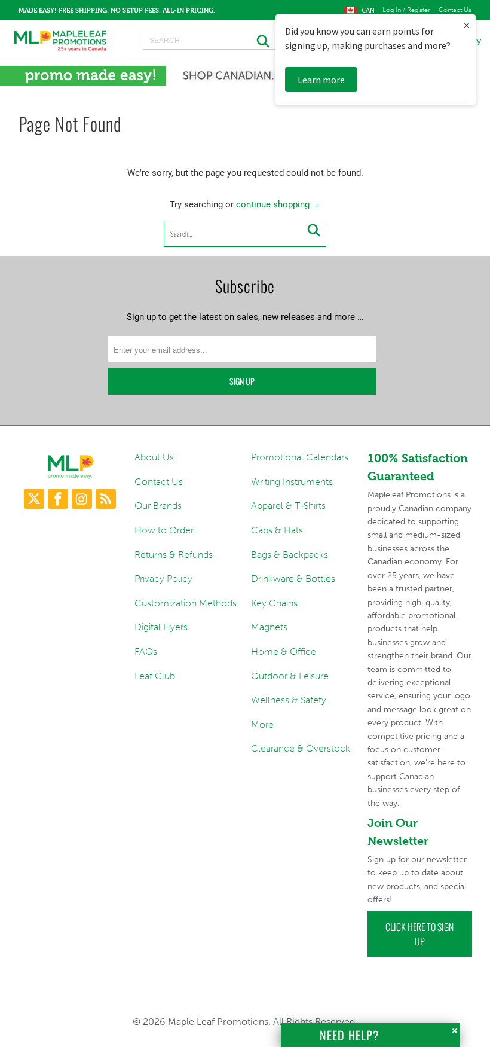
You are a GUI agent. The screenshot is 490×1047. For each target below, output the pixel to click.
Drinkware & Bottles (293, 578)
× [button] (467, 24)
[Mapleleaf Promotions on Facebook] (58, 499)
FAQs (145, 651)
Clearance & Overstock (300, 748)
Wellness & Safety (288, 700)
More (262, 724)
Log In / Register (406, 10)
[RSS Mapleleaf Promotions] (106, 499)
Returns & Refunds (173, 554)
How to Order (164, 530)
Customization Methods (185, 603)
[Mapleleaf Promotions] (60, 41)
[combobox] (209, 41)
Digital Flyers (161, 627)
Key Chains (274, 603)
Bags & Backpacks (289, 554)
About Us (154, 457)
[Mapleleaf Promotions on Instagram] (82, 499)
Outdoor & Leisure (290, 676)
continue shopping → (278, 204)
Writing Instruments (292, 481)
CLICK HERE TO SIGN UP (419, 934)
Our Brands (158, 505)
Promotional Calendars (299, 457)
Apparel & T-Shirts (288, 505)
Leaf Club (154, 676)
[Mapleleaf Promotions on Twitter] (34, 499)
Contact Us (455, 10)
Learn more (321, 80)
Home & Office (283, 651)
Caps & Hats (277, 530)
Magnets (269, 627)
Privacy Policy (163, 578)
